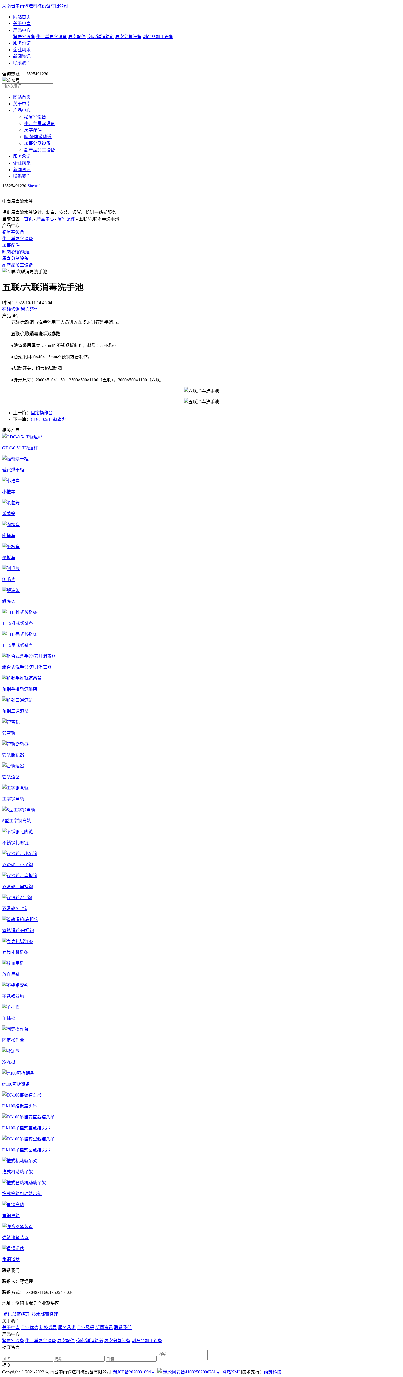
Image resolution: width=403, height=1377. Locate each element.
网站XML (231, 1372)
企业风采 (22, 49)
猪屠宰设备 (24, 36)
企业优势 (29, 1327)
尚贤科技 (272, 1372)
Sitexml (34, 185)
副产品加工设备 (158, 36)
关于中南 (22, 23)
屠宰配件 (77, 36)
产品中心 (22, 30)
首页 (28, 219)
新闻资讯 (22, 56)
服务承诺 (22, 43)
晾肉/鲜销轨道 (100, 36)
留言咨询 (29, 309)
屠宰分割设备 (128, 36)
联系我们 (22, 63)
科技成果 (48, 1327)
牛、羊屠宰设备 (51, 36)
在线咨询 (11, 309)
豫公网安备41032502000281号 (191, 1372)
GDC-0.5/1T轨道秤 (48, 419)
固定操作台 (42, 412)
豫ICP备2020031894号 (134, 1372)
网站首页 (22, 17)
